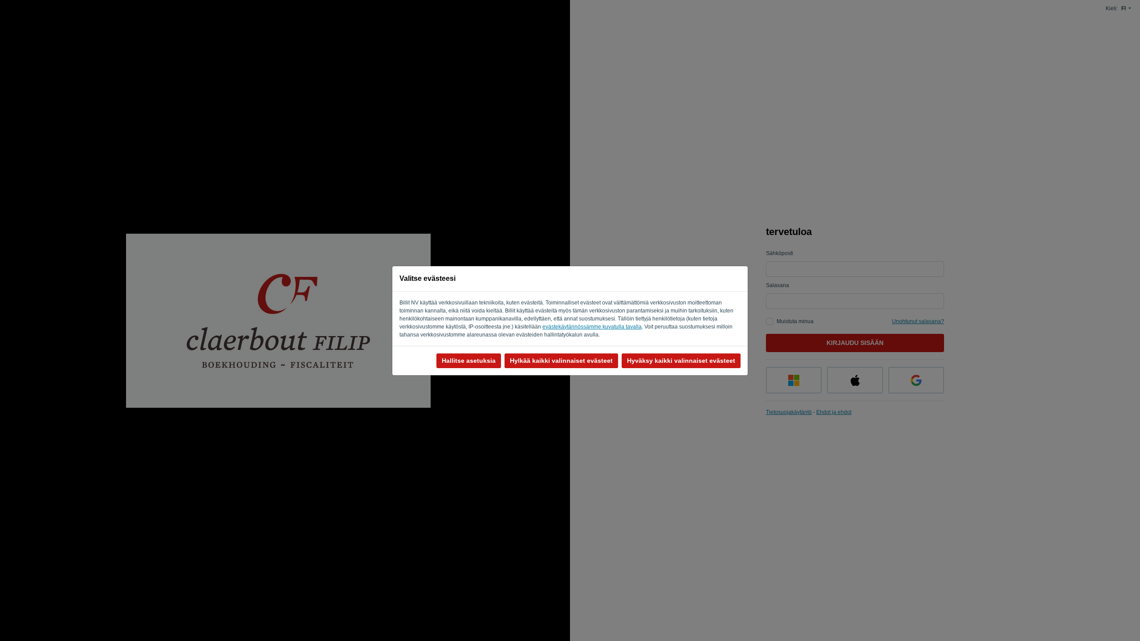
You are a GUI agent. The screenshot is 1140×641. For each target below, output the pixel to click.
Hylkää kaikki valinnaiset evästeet (561, 360)
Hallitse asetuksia (469, 360)
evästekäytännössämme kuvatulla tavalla (592, 327)
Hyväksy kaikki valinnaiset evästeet (681, 360)
